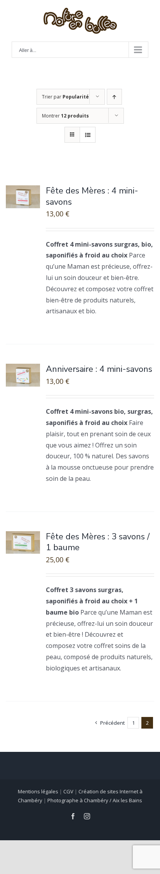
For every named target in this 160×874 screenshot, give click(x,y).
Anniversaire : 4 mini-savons (99, 369)
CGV (68, 791)
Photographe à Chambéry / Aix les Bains (94, 800)
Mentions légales (38, 791)
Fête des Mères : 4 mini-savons (92, 196)
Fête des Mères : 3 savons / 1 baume (98, 542)
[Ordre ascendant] (114, 97)
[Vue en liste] (87, 134)
